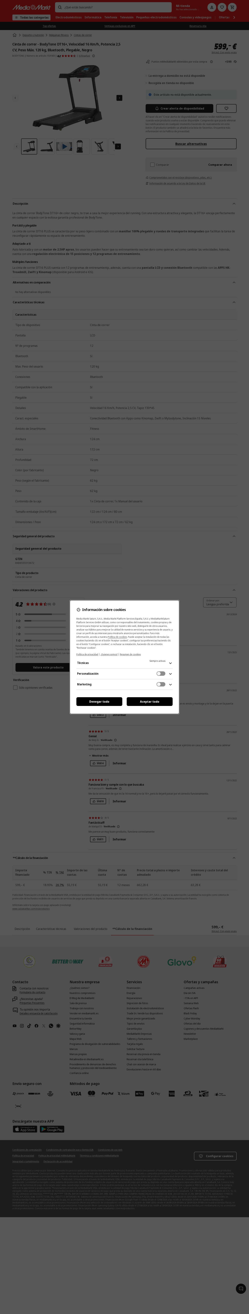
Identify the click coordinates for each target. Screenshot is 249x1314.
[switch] (161, 673)
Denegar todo (99, 702)
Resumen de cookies (130, 654)
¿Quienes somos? (109, 654)
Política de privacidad (87, 654)
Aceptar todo (149, 702)
